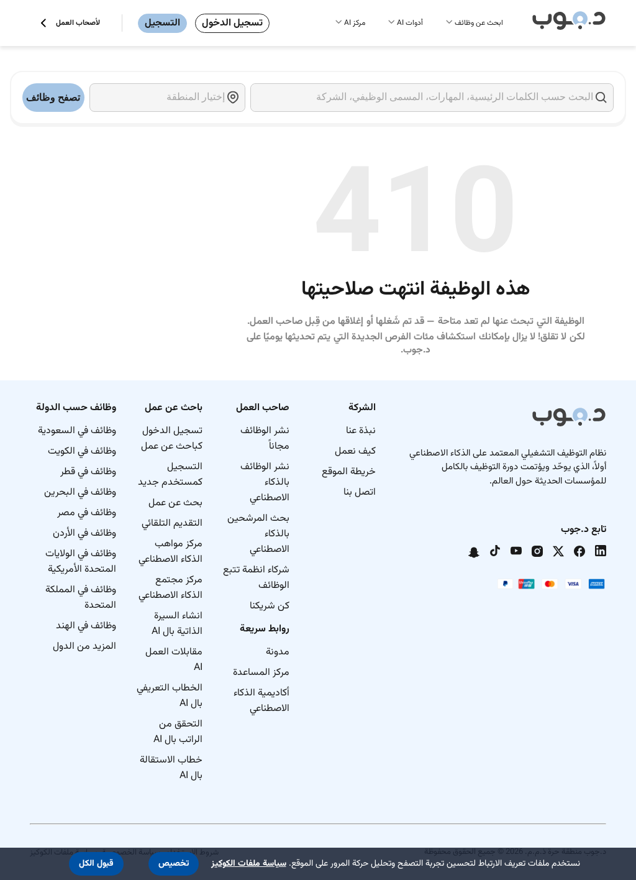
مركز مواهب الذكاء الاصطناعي (170, 551)
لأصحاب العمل (78, 23)
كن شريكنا (269, 606)
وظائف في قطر (88, 472)
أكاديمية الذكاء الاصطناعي (261, 701)
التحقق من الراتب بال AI (177, 732)
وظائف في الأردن (84, 533)
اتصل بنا (359, 492)
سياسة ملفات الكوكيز (248, 864)
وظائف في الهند (86, 626)
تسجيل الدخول (232, 23)
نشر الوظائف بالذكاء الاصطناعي (264, 482)
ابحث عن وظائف (479, 23)
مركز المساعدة (261, 673)
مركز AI (354, 23)
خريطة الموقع (349, 472)
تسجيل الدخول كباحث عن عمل (171, 438)
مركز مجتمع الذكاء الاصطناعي (170, 587)
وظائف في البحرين (80, 492)
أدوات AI (410, 23)
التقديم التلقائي (172, 523)
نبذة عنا (361, 431)
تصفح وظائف (53, 97)
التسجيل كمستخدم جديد (170, 474)
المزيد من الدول (84, 646)
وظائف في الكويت (82, 451)
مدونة (277, 652)
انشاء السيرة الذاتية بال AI (177, 623)
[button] (173, 864)
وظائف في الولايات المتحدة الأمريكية (80, 561)
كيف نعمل (355, 451)
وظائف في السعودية (77, 431)
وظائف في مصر (86, 513)
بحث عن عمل (175, 503)
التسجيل (162, 23)
